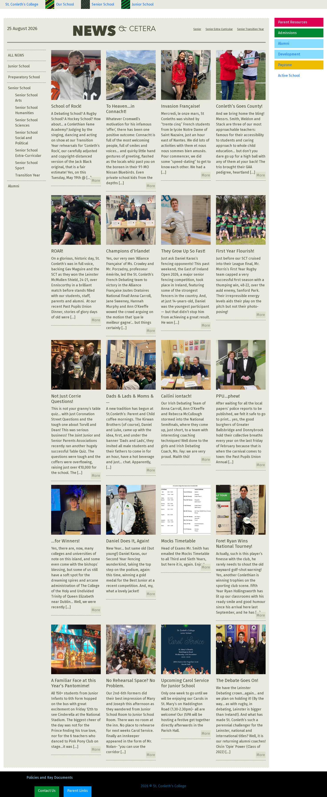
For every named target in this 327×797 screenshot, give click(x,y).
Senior (197, 29)
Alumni (283, 43)
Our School (65, 4)
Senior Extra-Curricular (219, 29)
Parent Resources (292, 22)
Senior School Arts (26, 98)
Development (289, 54)
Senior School (103, 4)
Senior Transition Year (250, 29)
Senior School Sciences (26, 122)
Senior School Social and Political (26, 137)
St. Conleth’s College (21, 4)
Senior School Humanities (26, 110)
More (96, 180)
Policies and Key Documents (49, 777)
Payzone (285, 65)
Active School (289, 75)
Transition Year (27, 175)
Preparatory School (24, 77)
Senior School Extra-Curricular (28, 153)
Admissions (287, 33)
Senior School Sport (26, 165)
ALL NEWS (16, 55)
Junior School (142, 4)
